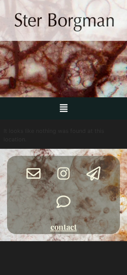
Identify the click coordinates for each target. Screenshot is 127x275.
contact (63, 226)
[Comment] (63, 202)
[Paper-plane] (93, 173)
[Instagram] (63, 173)
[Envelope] (33, 173)
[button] (63, 108)
